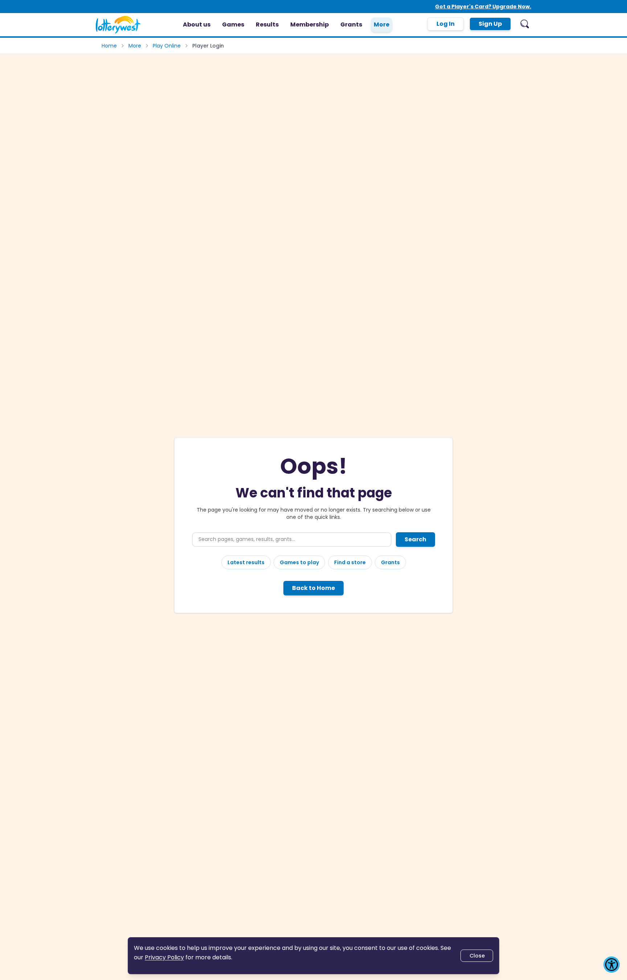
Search (415, 539)
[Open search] (524, 23)
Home (109, 45)
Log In (446, 24)
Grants (390, 562)
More (134, 45)
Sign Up (490, 24)
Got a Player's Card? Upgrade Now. (483, 6)
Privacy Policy (164, 957)
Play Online (167, 45)
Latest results (246, 562)
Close (477, 955)
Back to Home (313, 588)
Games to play (299, 562)
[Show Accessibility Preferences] (611, 964)
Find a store (350, 562)
